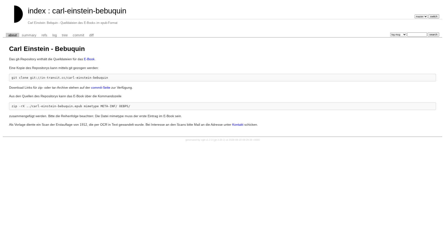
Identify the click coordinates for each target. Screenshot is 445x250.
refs (44, 35)
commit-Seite (100, 87)
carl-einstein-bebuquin (89, 10)
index (37, 10)
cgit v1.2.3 (207, 139)
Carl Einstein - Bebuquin (47, 48)
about (12, 35)
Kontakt (237, 124)
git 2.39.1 (219, 139)
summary (29, 35)
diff (91, 35)
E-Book (89, 59)
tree (65, 35)
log (54, 35)
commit (78, 35)
